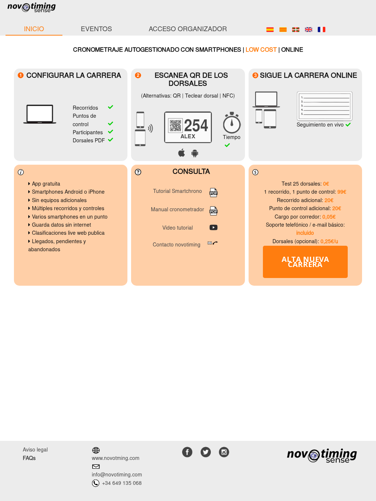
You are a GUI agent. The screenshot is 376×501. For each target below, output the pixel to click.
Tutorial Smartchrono (177, 191)
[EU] (295, 30)
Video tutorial (177, 228)
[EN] (308, 30)
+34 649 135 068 (122, 483)
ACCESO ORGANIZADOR (188, 29)
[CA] (283, 30)
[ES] (270, 30)
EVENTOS (96, 29)
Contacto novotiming (176, 245)
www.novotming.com (116, 458)
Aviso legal (35, 450)
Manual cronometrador (177, 210)
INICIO (34, 29)
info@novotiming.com (117, 475)
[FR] (321, 30)
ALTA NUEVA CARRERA (305, 261)
